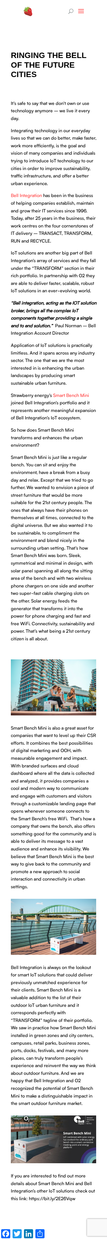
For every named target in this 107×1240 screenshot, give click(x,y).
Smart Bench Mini (71, 395)
